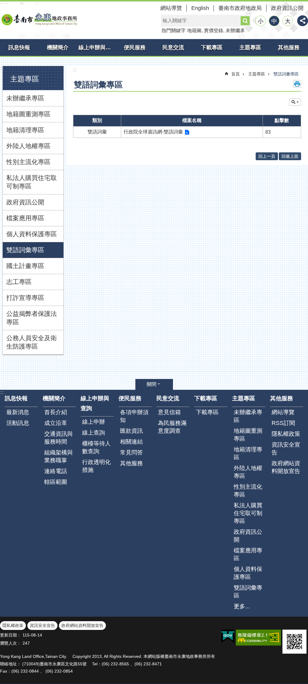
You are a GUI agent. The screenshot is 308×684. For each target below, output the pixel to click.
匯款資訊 (131, 431)
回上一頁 (266, 156)
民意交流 (173, 47)
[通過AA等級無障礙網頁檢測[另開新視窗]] (258, 638)
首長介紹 (55, 412)
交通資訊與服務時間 (58, 438)
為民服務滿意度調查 (172, 427)
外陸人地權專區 (28, 145)
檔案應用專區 (25, 218)
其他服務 (289, 47)
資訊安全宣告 (286, 448)
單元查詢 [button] (295, 102)
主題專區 (250, 47)
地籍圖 (194, 30)
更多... (242, 606)
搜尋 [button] (245, 20)
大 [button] (288, 21)
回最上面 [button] (290, 156)
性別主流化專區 (28, 161)
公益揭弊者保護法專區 (31, 317)
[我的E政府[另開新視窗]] (227, 636)
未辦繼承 (235, 30)
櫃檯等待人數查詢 (96, 447)
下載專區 (212, 47)
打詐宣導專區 (25, 297)
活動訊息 (17, 423)
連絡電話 (55, 471)
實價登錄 (213, 30)
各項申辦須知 (134, 416)
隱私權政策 (286, 434)
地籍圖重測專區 (28, 114)
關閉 (151, 384)
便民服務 (135, 47)
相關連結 (131, 441)
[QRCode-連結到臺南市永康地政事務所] (294, 642)
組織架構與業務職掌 (58, 456)
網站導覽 (171, 8)
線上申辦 (93, 422)
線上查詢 (93, 432)
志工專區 (19, 281)
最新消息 (17, 412)
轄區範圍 (55, 482)
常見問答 (131, 452)
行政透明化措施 (96, 466)
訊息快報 (19, 47)
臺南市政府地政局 (240, 8)
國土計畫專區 (25, 265)
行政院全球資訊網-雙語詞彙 (153, 131)
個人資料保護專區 (31, 234)
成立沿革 (55, 423)
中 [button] (274, 21)
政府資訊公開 (287, 8)
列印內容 (297, 84)
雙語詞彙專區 (25, 249)
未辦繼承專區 (25, 98)
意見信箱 (169, 412)
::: (2, 68)
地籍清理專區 (25, 130)
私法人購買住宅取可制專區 (31, 182)
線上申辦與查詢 (97, 47)
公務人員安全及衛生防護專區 (31, 342)
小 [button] (260, 21)
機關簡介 (58, 47)
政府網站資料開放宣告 (286, 467)
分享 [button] (302, 20)
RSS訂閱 (283, 423)
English (200, 8)
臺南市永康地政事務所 (39, 19)
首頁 (235, 74)
